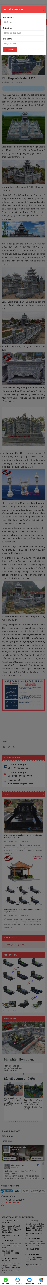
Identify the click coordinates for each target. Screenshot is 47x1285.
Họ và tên (8, 17)
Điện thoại (8, 28)
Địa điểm (7, 39)
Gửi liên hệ (10, 50)
